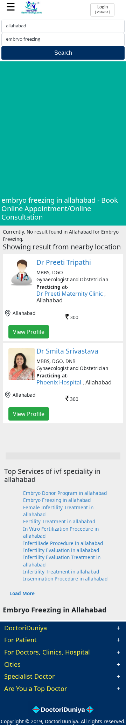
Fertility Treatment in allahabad (59, 521)
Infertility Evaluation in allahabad (61, 550)
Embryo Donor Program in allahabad (65, 493)
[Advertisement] (63, 129)
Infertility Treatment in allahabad (61, 571)
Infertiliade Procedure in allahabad (63, 543)
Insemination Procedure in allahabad (65, 578)
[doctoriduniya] (31, 13)
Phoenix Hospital (58, 382)
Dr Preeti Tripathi (63, 262)
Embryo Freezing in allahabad (57, 500)
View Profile (28, 332)
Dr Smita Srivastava (67, 351)
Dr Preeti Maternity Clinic (69, 293)
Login (102, 9)
